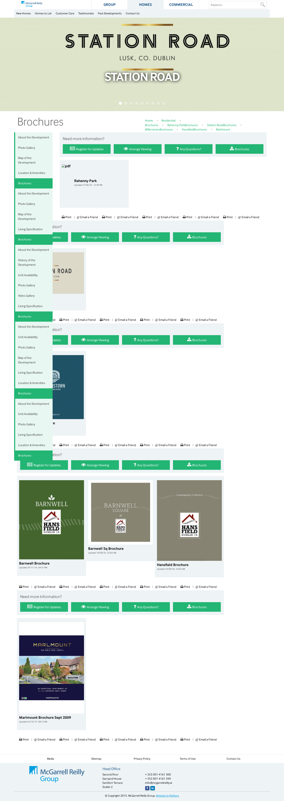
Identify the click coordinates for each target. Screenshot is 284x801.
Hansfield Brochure (172, 566)
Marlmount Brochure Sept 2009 (45, 719)
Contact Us (133, 13)
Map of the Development (27, 160)
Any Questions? (190, 149)
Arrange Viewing (140, 149)
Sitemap (96, 758)
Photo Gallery (26, 147)
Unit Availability (28, 275)
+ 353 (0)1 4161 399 (158, 778)
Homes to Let (43, 13)
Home (149, 120)
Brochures (151, 125)
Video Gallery (26, 295)
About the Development (33, 137)
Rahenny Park (88, 182)
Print (68, 217)
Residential (168, 120)
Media (50, 758)
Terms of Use (188, 758)
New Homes (23, 13)
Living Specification (30, 229)
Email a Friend (87, 217)
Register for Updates (89, 149)
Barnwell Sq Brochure (105, 550)
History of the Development (27, 262)
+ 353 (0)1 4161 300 (158, 774)
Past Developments (110, 13)
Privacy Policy (142, 758)
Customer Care (65, 13)
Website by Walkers (167, 795)
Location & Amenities (31, 173)
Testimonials (86, 13)
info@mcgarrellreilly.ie (158, 782)
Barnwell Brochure (34, 565)
